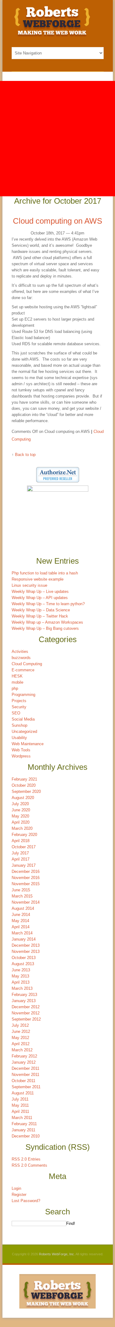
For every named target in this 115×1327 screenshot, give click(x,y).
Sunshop (19, 725)
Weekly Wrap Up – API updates (40, 597)
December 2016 (26, 871)
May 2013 (20, 976)
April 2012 (20, 1043)
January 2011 (23, 1130)
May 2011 (20, 1105)
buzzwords (21, 657)
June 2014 (21, 914)
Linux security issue (29, 585)
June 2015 (21, 890)
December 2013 (26, 945)
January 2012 (24, 1062)
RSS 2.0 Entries (26, 1159)
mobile (17, 682)
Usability (19, 737)
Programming (23, 694)
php (15, 688)
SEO (16, 713)
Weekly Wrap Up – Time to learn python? (48, 604)
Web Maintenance (28, 743)
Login (16, 1188)
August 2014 (23, 908)
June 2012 (21, 1031)
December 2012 (26, 1007)
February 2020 (24, 834)
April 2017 (20, 859)
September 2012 (26, 1019)
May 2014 (20, 920)
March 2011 (22, 1117)
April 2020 (20, 822)
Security (19, 707)
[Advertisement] (57, 138)
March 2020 (22, 828)
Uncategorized (24, 731)
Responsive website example (37, 579)
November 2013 (26, 951)
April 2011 (20, 1111)
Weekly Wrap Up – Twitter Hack (40, 616)
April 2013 (20, 982)
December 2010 (26, 1136)
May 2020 (20, 816)
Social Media (23, 719)
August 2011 (23, 1093)
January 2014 (24, 939)
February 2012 (24, 1056)
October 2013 (24, 957)
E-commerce (23, 670)
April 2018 (20, 840)
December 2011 (25, 1068)
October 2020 (24, 785)
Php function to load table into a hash (45, 573)
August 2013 (23, 963)
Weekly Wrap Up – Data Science (41, 610)
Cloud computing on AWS (57, 221)
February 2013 (24, 994)
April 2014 (20, 927)
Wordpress (21, 756)
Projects (19, 700)
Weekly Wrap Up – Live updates (40, 591)
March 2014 (22, 933)
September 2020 (26, 791)
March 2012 (22, 1050)
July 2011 (20, 1099)
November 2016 (26, 877)
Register (19, 1194)
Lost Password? (26, 1200)
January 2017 (24, 865)
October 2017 (24, 847)
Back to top (25, 454)
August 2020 (23, 797)
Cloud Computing (27, 664)
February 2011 (24, 1123)
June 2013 (21, 970)
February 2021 (24, 779)
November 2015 (26, 883)
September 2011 (26, 1087)
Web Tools (21, 750)
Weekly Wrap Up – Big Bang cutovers (45, 628)
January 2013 (24, 1000)
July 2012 (20, 1025)
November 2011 (25, 1074)
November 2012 (26, 1013)
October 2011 (23, 1080)
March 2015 (22, 896)
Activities (20, 651)
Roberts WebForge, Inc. (57, 1254)
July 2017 (20, 853)
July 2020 (20, 803)
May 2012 (20, 1037)
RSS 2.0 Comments (29, 1165)
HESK (17, 676)
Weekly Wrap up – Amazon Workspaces (47, 622)
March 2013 (22, 988)
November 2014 (26, 902)
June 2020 (21, 810)
